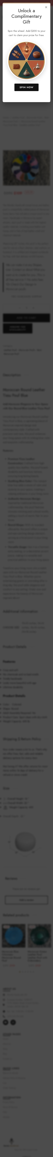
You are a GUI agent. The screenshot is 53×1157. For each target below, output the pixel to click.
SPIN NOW (26, 87)
